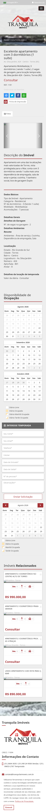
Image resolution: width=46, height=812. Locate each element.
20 (29, 328)
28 (18, 315)
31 (34, 315)
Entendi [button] (8, 807)
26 (7, 315)
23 (7, 332)
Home (6, 40)
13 (29, 324)
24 (13, 332)
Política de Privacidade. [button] (24, 801)
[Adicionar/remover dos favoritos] (41, 574)
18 (18, 328)
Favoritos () (39, 2)
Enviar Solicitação (23, 496)
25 (18, 332)
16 (7, 328)
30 (29, 315)
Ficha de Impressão (17, 101)
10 (13, 324)
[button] (7, 135)
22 (39, 328)
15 (39, 324)
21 (34, 328)
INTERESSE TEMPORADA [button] (18, 425)
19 (23, 328)
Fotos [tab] (8, 113)
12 (23, 324)
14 (34, 324)
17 (13, 328)
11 (18, 324)
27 (13, 315)
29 (23, 315)
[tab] (23, 426)
